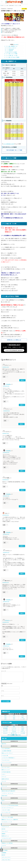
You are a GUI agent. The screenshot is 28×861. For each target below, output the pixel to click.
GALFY (3, 800)
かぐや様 (5, 730)
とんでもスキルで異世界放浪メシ (8, 758)
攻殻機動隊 (4, 852)
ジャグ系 (23, 733)
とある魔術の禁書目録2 (6, 751)
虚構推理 (3, 834)
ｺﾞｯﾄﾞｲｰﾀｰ (14, 728)
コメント (3, 671)
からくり (14, 730)
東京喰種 (5, 728)
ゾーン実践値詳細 (9, 50)
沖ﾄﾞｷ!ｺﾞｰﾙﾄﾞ (14, 733)
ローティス (4, 776)
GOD (22, 730)
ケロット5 (4, 781)
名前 (2, 686)
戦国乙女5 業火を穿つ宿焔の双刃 (8, 791)
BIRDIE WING (4, 795)
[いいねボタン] (4, 377)
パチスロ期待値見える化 (9, 144)
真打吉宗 (3, 829)
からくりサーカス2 (5, 767)
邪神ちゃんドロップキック (7, 753)
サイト (2, 696)
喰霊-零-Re (4, 743)
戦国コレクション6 (5, 769)
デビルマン (7, 620)
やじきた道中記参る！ (6, 748)
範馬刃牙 (3, 855)
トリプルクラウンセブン (7, 838)
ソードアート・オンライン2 (7, 793)
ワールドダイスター (6, 760)
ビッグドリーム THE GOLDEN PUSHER (10, 805)
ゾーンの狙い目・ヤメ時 (10, 55)
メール (2, 691)
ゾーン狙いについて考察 (10, 53)
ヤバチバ (3, 774)
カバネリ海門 (5, 726)
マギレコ (23, 731)
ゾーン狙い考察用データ (10, 46)
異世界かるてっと (5, 836)
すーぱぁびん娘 (5, 755)
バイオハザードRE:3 (6, 810)
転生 (23, 726)
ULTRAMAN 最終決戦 (6, 772)
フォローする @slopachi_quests (13, 350)
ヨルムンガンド (5, 831)
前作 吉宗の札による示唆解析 (11, 52)
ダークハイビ (4, 786)
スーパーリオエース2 (6, 812)
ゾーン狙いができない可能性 (11, 57)
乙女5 (22, 728)
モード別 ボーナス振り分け (10, 47)
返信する (22, 380)
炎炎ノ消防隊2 (5, 850)
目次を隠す (15, 44)
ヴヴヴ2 (14, 731)
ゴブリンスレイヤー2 (6, 857)
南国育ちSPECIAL (5, 779)
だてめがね (8, 384)
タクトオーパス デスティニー (8, 807)
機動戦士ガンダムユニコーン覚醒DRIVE (10, 819)
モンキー (5, 733)
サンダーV (4, 845)
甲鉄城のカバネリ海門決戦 (7, 843)
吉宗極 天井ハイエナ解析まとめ (14, 340)
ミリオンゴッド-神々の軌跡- (7, 817)
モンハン (5, 731)
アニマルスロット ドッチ (7, 822)
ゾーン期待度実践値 (9, 49)
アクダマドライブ (5, 827)
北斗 (14, 726)
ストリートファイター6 (6, 762)
